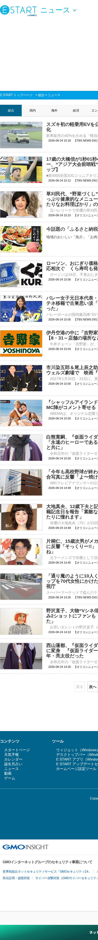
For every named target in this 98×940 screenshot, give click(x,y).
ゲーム (9, 778)
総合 (41, 95)
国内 (33, 110)
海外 (54, 110)
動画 (7, 773)
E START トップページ (16, 95)
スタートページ (17, 750)
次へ (92, 687)
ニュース (54, 95)
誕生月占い (13, 764)
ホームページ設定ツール (76, 769)
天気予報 (11, 754)
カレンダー (13, 759)
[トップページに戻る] (19, 10)
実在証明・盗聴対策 (16, 878)
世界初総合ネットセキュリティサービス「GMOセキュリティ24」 (47, 871)
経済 (76, 110)
